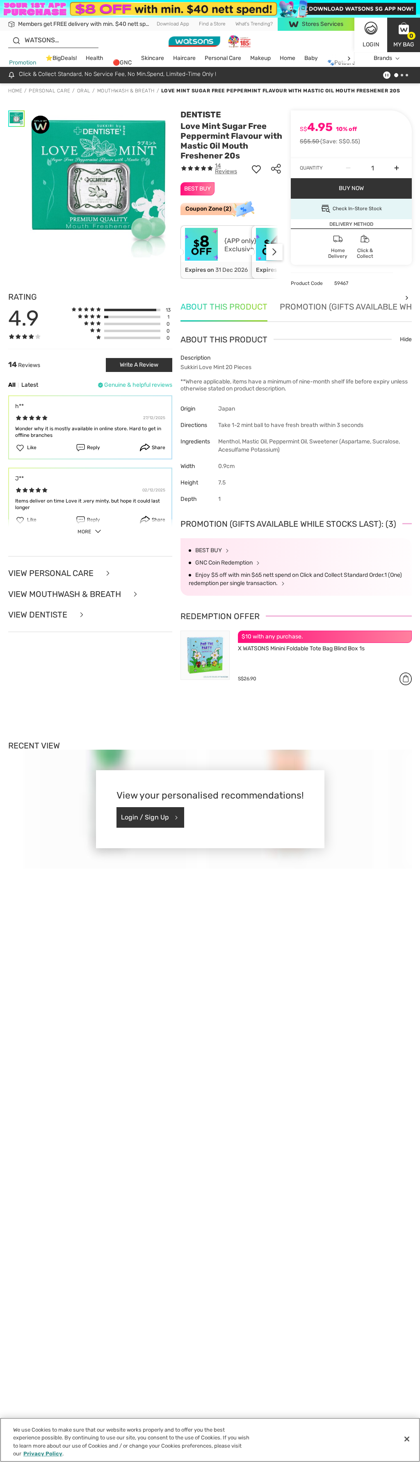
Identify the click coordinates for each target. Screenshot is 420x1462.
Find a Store (212, 24)
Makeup (260, 58)
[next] (349, 58)
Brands (383, 58)
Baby (311, 58)
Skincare (152, 58)
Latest (29, 384)
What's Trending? (254, 24)
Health (94, 58)
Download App (173, 24)
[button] (403, 35)
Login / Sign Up (145, 817)
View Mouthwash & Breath (65, 594)
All (12, 384)
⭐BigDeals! (61, 58)
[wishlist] (256, 169)
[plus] (396, 168)
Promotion (22, 62)
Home (287, 58)
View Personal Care (52, 573)
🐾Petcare (341, 62)
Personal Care (223, 58)
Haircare (184, 58)
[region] (210, 1440)
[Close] (407, 1439)
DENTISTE (200, 114)
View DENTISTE (38, 615)
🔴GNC (122, 62)
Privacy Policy (42, 1454)
